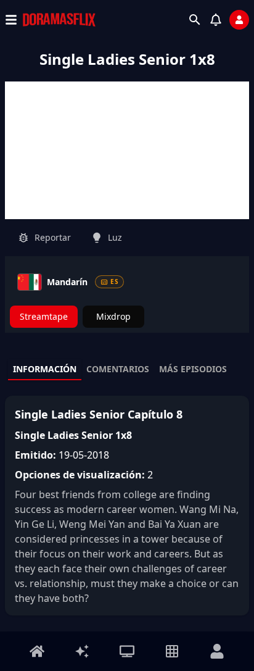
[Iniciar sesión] (239, 20)
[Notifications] (216, 20)
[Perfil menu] (217, 651)
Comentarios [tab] (117, 369)
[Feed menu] (82, 651)
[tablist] (127, 370)
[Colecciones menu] (172, 651)
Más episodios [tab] (193, 369)
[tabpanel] (127, 505)
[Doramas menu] (127, 651)
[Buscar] (194, 19)
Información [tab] (44, 369)
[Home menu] (37, 651)
